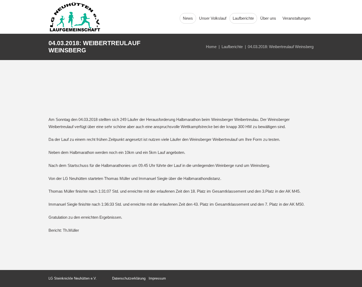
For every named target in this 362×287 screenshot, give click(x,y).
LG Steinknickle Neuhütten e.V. (72, 278)
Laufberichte (232, 46)
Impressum (157, 278)
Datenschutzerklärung (128, 278)
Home (211, 46)
